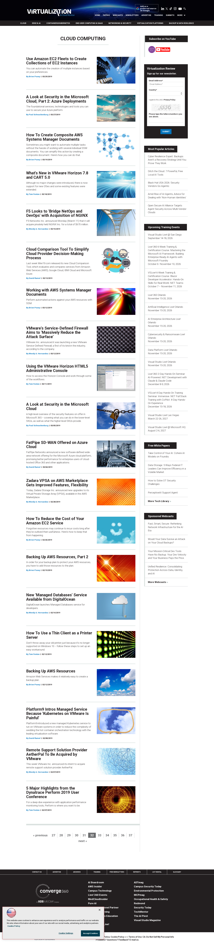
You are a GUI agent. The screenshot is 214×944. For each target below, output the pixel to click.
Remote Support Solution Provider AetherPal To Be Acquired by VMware (56, 754)
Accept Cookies (90, 933)
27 (53, 835)
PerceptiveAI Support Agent (163, 492)
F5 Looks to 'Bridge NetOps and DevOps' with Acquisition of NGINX (57, 213)
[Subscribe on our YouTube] (157, 52)
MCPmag (139, 894)
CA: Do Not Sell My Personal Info (158, 937)
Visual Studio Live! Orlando (162, 361)
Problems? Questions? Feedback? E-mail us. (117, 940)
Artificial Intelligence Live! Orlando (165, 306)
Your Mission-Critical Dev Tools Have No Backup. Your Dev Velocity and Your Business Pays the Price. (167, 555)
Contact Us (37, 872)
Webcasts (118, 15)
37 (130, 835)
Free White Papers (159, 445)
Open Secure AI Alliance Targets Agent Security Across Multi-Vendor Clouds (167, 209)
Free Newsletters (117, 872)
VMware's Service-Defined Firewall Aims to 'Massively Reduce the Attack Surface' (57, 332)
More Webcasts (157, 582)
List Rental (156, 872)
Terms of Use (135, 937)
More (180, 15)
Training (158, 15)
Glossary (177, 872)
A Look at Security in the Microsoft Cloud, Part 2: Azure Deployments (57, 99)
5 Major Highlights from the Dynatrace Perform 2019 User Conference (52, 792)
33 (99, 835)
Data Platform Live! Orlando (162, 349)
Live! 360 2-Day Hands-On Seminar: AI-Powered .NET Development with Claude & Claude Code (167, 377)
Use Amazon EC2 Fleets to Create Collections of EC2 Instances (56, 61)
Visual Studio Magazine (147, 920)
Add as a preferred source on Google (148, 8)
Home (97, 15)
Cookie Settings (66, 933)
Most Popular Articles (161, 149)
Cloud (23, 23)
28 (61, 835)
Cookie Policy (117, 937)
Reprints (137, 872)
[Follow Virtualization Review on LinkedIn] (162, 9)
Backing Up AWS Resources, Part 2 (57, 557)
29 (69, 835)
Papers (106, 15)
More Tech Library (158, 501)
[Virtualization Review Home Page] (51, 13)
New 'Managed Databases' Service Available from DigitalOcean (56, 597)
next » (82, 841)
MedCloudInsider (98, 899)
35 (115, 835)
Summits (170, 15)
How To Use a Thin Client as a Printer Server (59, 635)
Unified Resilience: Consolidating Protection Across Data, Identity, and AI (165, 570)
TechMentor (141, 911)
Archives (77, 872)
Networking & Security (119, 23)
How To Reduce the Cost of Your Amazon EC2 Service (55, 520)
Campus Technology (100, 890)
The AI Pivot (141, 916)
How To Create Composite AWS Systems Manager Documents (54, 137)
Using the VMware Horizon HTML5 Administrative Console (57, 368)
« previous (40, 835)
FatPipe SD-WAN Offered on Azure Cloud (57, 444)
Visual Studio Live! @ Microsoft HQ (166, 427)
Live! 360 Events (97, 894)
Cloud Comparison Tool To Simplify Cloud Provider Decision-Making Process (57, 253)
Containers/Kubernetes (58, 23)
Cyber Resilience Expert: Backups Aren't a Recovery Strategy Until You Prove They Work (167, 160)
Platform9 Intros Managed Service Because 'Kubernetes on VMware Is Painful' (57, 713)
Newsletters (132, 15)
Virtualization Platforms (150, 23)
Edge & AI (36, 23)
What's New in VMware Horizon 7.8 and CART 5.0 (57, 175)
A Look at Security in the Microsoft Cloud (57, 406)
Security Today (142, 907)
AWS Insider (95, 886)
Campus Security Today (147, 886)
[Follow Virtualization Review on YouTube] (180, 9)
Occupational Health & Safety (151, 899)
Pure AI (92, 903)
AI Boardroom (96, 882)
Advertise (146, 15)
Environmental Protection (149, 890)
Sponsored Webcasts (161, 516)
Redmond (139, 903)
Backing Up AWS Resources (50, 671)
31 (84, 835)
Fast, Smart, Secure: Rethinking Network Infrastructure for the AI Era (165, 527)
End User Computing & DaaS (89, 23)
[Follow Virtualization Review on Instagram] (175, 9)
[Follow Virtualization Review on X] (167, 9)
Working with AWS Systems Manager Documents (58, 292)
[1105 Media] (47, 902)
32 (92, 835)
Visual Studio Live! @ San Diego (165, 234)
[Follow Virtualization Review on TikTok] (170, 9)
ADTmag (138, 882)
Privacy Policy (169, 100)
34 (107, 835)
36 (122, 835)
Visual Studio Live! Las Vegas (163, 415)
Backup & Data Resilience (181, 23)
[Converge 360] (52, 892)
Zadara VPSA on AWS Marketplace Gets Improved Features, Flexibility (57, 482)
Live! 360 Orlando (157, 295)
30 (76, 835)
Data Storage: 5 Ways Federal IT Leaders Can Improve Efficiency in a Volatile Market (167, 469)
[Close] (99, 910)
